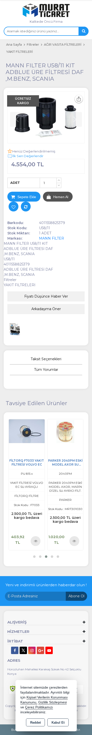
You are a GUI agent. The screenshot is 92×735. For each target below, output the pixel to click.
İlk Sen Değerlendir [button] (27, 156)
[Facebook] (14, 650)
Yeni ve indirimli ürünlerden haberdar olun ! (46, 585)
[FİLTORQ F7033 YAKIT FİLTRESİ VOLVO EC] (27, 431)
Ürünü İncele (36, 541)
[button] (34, 556)
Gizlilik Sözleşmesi (52, 702)
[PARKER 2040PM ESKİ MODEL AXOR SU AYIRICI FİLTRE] (65, 431)
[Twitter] (23, 650)
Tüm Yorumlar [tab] (46, 369)
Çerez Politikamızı (39, 707)
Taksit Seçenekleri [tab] (46, 359)
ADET (15, 183)
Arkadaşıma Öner (46, 309)
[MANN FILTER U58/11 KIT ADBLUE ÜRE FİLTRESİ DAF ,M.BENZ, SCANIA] (46, 117)
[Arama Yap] (83, 31)
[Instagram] (32, 650)
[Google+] (40, 650)
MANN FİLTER (51, 238)
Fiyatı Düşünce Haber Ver (46, 296)
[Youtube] (49, 650)
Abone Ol (76, 596)
